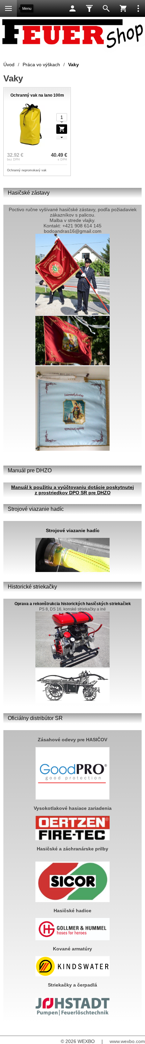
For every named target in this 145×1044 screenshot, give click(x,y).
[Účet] (72, 8)
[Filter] (89, 8)
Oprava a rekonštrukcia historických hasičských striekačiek (72, 603)
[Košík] (123, 8)
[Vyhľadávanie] (106, 8)
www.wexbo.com (127, 1041)
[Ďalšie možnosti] (138, 8)
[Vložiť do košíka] (61, 129)
